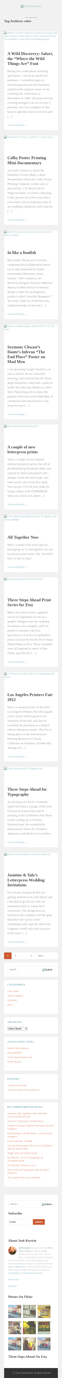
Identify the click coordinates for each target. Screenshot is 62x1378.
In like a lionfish (21, 252)
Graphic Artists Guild (16, 1085)
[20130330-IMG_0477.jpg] (14, 1327)
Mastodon (12, 1286)
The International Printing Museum (23, 1089)
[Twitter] (17, 1231)
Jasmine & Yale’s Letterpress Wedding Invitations (26, 880)
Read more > (14, 1279)
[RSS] (11, 1231)
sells (21, 1263)
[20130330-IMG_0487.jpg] (14, 1343)
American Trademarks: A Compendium (25, 1121)
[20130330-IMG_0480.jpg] (29, 1327)
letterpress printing (33, 1273)
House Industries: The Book (19, 1141)
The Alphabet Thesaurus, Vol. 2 (21, 1165)
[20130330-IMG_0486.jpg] (14, 1311)
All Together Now (23, 537)
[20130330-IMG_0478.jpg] (29, 1311)
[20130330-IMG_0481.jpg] (44, 1311)
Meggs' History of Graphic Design (22, 1153)
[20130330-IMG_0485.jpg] (44, 1343)
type (10, 1266)
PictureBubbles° (14, 1052)
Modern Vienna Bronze (18, 1048)
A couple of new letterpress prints (22, 449)
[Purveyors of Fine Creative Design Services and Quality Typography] (31, 6)
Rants (10, 1004)
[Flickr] (24, 1231)
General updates (15, 995)
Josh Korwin (24, 1247)
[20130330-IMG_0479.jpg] (29, 1343)
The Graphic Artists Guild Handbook (23, 1177)
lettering (19, 1266)
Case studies (13, 991)
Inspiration (12, 1000)
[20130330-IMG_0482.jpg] (44, 1327)
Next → (42, 955)
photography (14, 1273)
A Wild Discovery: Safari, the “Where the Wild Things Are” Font (30, 58)
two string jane (14, 1061)
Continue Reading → (17, 125)
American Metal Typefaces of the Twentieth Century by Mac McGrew (27, 1115)
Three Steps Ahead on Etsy (19, 1057)
